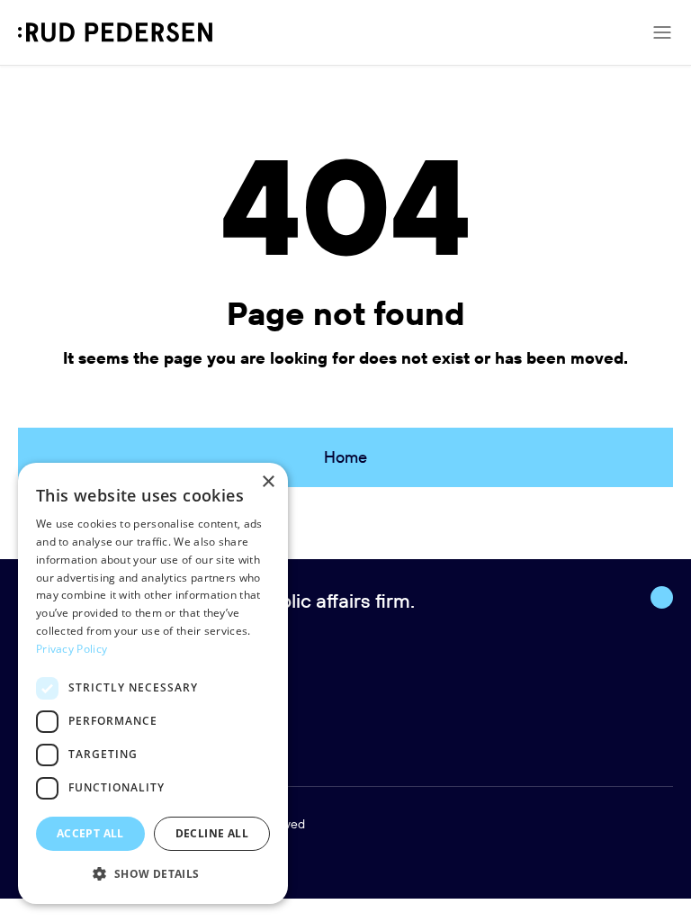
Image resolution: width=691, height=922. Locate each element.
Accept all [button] (90, 833)
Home (345, 457)
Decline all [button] (211, 833)
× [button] (267, 482)
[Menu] (662, 32)
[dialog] (153, 683)
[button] (153, 874)
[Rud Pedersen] (115, 32)
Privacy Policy (71, 648)
